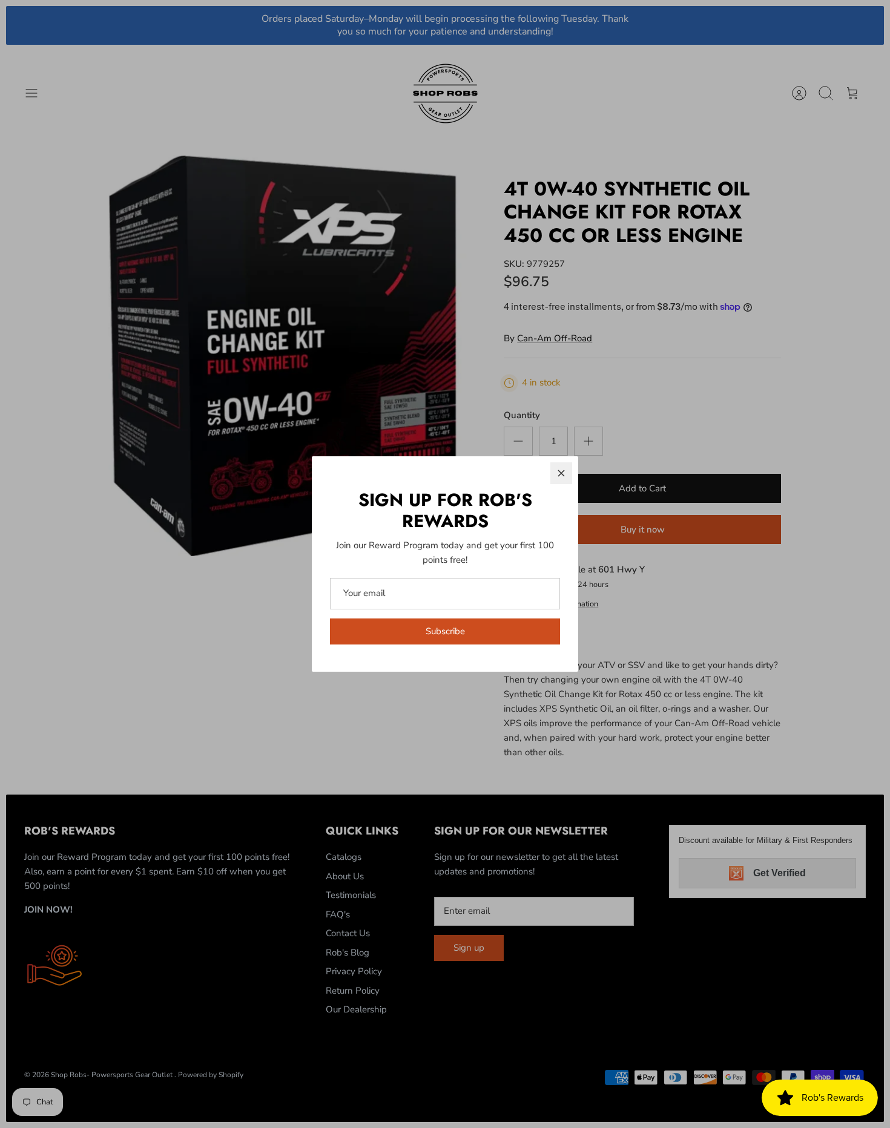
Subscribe (445, 631)
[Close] (561, 473)
